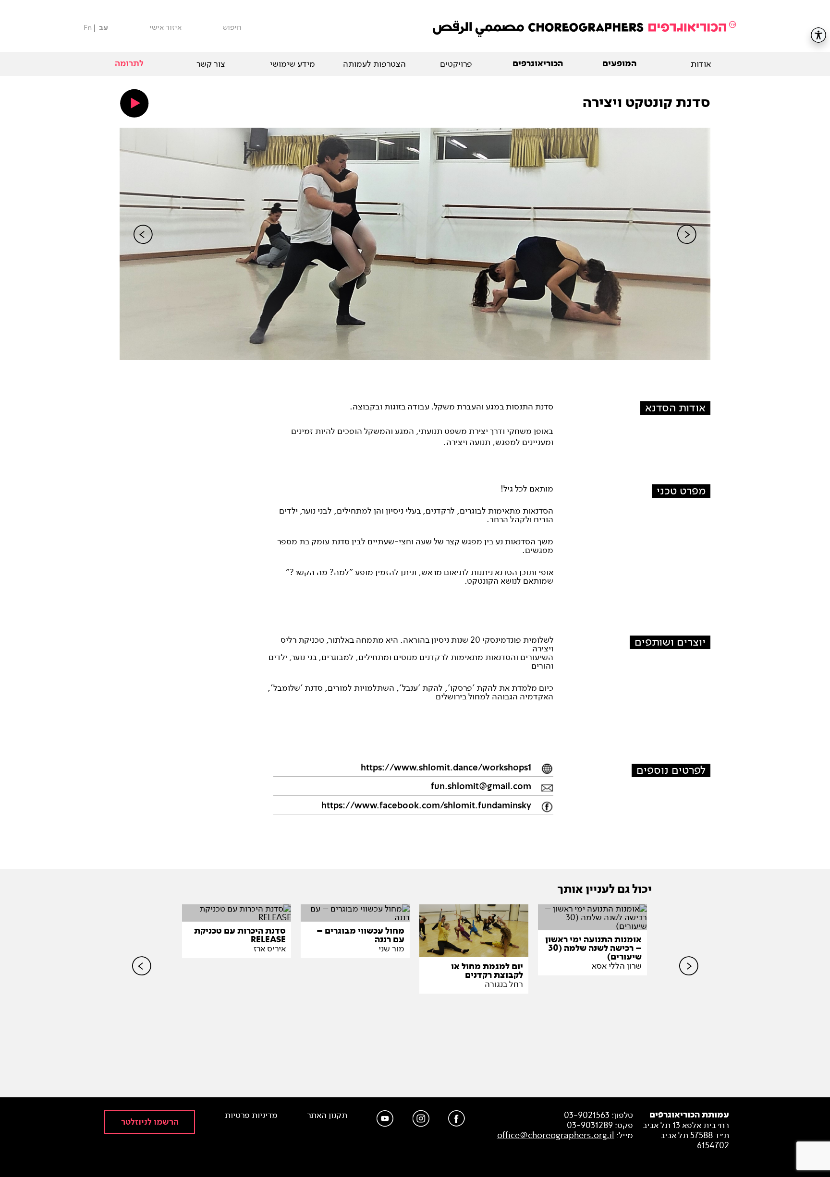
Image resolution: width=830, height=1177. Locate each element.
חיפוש (232, 27)
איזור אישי (165, 27)
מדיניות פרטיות (251, 1115)
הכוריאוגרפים (538, 64)
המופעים (619, 64)
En (88, 28)
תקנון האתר (327, 1115)
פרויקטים (456, 64)
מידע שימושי (292, 64)
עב (103, 28)
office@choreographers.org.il (555, 1135)
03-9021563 (587, 1115)
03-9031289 (590, 1125)
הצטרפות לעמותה (374, 64)
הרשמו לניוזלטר (150, 1122)
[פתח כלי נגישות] (818, 35)
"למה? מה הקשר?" (320, 572)
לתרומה (129, 64)
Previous (143, 250)
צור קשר (210, 64)
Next (686, 250)
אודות (701, 64)
